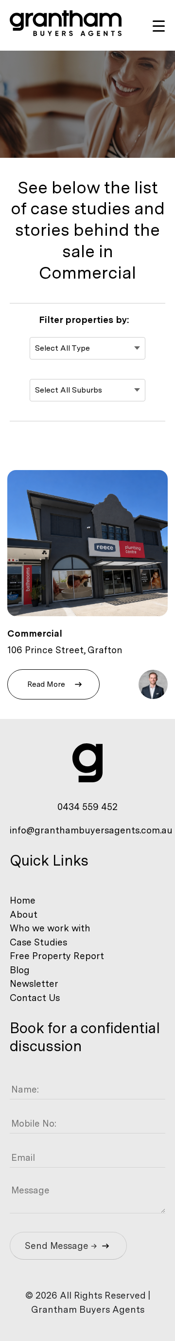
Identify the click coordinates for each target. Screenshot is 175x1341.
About (23, 914)
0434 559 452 (87, 806)
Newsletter (34, 983)
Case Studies (38, 942)
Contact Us (35, 997)
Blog (20, 970)
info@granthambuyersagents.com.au (91, 830)
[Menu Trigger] (158, 25)
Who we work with (50, 928)
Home (22, 900)
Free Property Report (57, 956)
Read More (46, 684)
